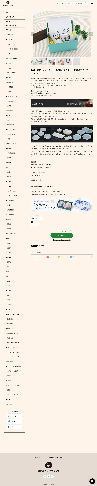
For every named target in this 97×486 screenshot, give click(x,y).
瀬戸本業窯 (10, 124)
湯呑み (9, 380)
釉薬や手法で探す (11, 233)
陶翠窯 (9, 148)
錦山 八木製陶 (11, 73)
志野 (8, 271)
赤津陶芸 (10, 205)
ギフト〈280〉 (35, 215)
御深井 (9, 257)
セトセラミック (12, 191)
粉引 (8, 295)
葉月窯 (9, 219)
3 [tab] (51, 61)
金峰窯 (9, 77)
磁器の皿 (10, 338)
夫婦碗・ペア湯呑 (12, 371)
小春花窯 (10, 87)
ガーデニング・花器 (13, 394)
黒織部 (9, 243)
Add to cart (62, 235)
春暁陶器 (10, 110)
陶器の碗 (10, 319)
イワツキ (10, 68)
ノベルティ (9, 404)
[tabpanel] (62, 34)
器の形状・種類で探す (12, 314)
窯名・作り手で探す (12, 58)
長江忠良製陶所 (12, 195)
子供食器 (10, 361)
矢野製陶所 (10, 210)
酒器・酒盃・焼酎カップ (14, 342)
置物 (8, 53)
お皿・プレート (12, 34)
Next (91, 34)
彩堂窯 (9, 91)
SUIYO (9, 120)
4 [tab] (60, 61)
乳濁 (8, 309)
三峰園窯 (10, 101)
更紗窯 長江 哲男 (12, 96)
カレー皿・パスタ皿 (13, 357)
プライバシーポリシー (40, 458)
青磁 (8, 300)
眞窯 (8, 115)
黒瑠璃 (9, 304)
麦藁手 (9, 290)
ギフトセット (10, 30)
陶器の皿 (10, 328)
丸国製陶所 (10, 214)
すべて (37, 257)
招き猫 (8, 399)
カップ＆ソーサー (12, 347)
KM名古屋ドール (12, 82)
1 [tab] (35, 61)
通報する (41, 245)
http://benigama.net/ (37, 175)
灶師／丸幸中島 (12, 143)
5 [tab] (68, 61)
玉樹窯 (9, 224)
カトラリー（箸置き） (14, 385)
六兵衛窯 (10, 181)
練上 (8, 267)
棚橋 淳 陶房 (11, 134)
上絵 (8, 285)
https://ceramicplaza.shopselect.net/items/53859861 (48, 194)
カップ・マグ (11, 44)
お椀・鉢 (10, 39)
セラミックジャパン (13, 129)
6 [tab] (76, 61)
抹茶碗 (9, 376)
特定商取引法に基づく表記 (56, 458)
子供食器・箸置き (12, 49)
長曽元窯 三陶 (11, 153)
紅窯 (8, 167)
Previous (32, 34)
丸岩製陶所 (10, 200)
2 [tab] (43, 61)
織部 (8, 238)
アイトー (10, 63)
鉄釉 (8, 276)
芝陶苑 (9, 186)
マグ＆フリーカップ (13, 352)
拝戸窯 (9, 158)
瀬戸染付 (10, 262)
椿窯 (8, 139)
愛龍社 (9, 229)
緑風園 (9, 176)
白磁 (8, 281)
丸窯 (8, 172)
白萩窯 (9, 106)
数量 (32, 222)
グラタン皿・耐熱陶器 (14, 366)
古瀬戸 (9, 252)
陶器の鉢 (10, 324)
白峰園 (9, 162)
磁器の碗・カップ (12, 333)
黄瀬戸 (9, 248)
